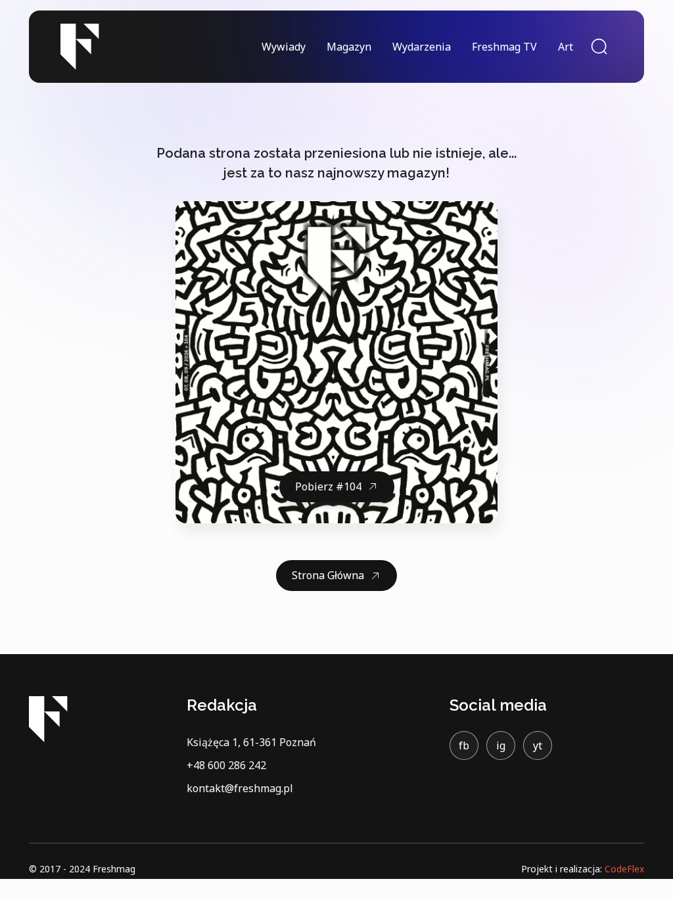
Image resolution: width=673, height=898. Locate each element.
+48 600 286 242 (226, 765)
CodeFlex (624, 869)
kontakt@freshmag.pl (240, 788)
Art (565, 46)
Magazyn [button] (349, 46)
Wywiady (284, 46)
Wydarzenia (421, 46)
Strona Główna (328, 575)
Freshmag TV (504, 46)
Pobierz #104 (328, 486)
